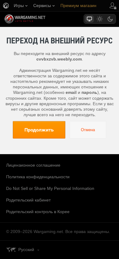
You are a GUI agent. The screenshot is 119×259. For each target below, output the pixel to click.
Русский (26, 249)
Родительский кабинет (28, 200)
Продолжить (39, 129)
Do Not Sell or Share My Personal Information (50, 188)
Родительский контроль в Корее (38, 211)
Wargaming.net (36, 19)
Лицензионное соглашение (33, 165)
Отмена (88, 130)
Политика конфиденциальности (38, 176)
